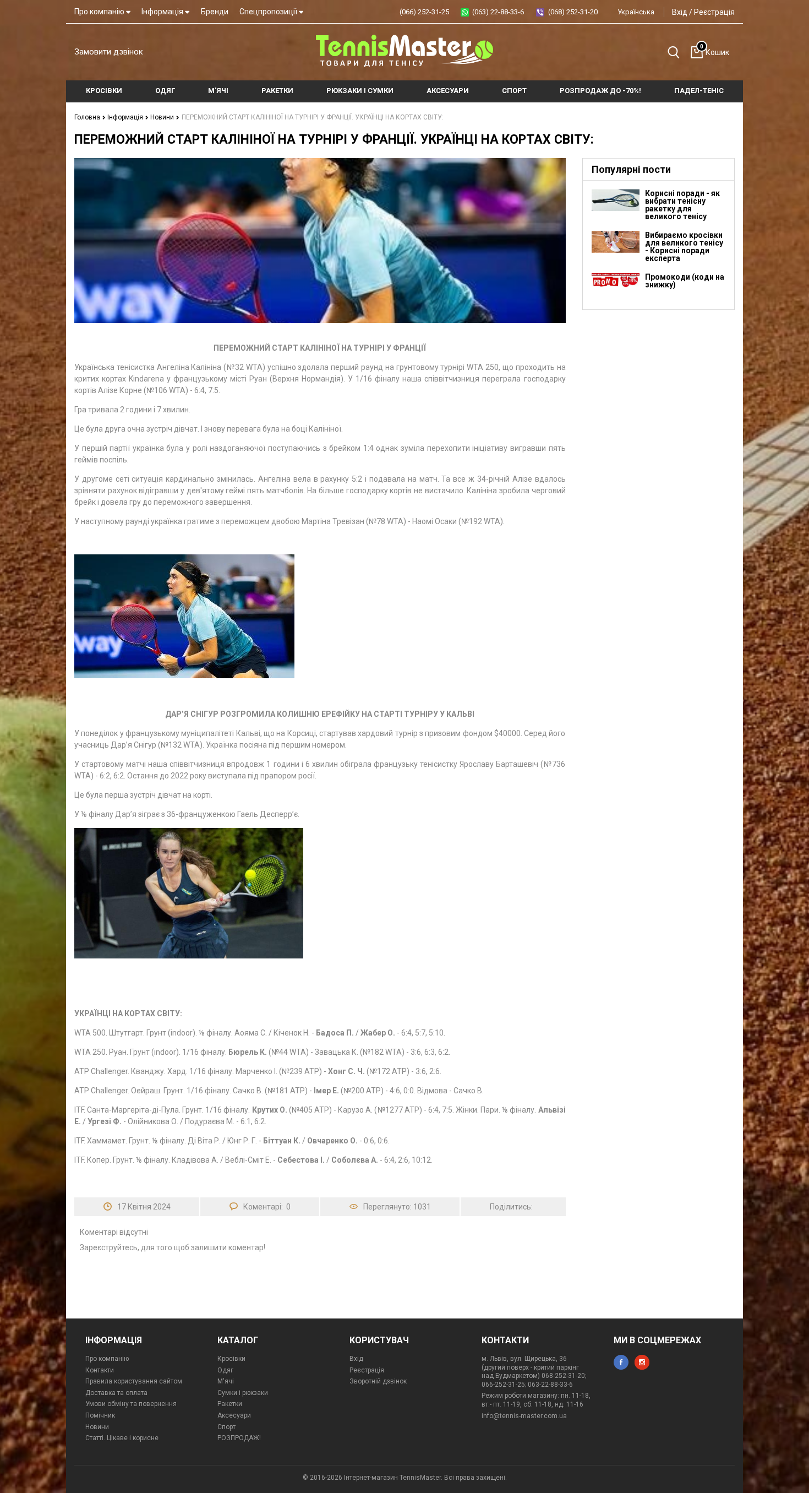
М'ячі (225, 1381)
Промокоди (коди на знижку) (684, 281)
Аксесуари (234, 1415)
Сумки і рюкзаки (242, 1393)
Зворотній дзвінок (378, 1381)
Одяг (225, 1370)
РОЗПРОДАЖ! (239, 1438)
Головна (88, 117)
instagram (642, 1362)
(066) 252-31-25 (424, 12)
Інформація (163, 11)
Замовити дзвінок (108, 52)
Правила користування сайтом (133, 1381)
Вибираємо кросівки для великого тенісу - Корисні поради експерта (684, 247)
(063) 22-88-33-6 (498, 12)
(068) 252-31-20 (573, 12)
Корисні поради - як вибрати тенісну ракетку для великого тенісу (682, 205)
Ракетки (229, 1404)
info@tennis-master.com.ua (524, 1416)
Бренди (214, 11)
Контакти (99, 1370)
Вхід (679, 12)
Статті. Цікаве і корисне (121, 1438)
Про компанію (100, 11)
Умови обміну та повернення (131, 1404)
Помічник (100, 1415)
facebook (621, 1362)
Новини (163, 117)
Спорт (226, 1427)
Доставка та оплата (116, 1393)
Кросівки (231, 1359)
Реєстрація (714, 12)
